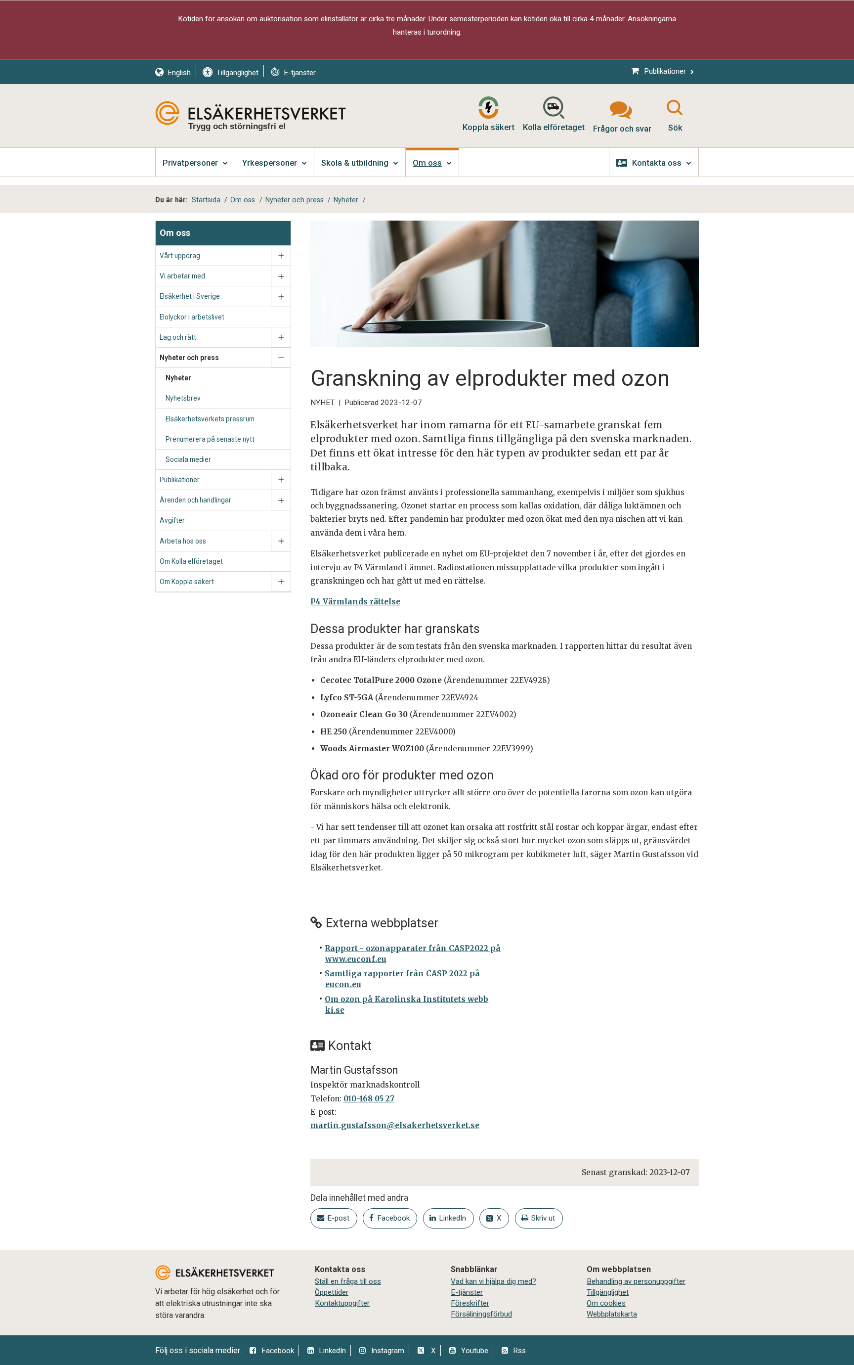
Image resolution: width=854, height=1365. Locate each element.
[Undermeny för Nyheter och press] (281, 358)
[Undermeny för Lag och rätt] (281, 337)
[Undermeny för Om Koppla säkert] (281, 582)
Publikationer (180, 480)
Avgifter (172, 520)
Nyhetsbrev (183, 398)
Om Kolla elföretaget (191, 561)
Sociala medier (188, 459)
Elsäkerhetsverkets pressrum (210, 419)
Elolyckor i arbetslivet (192, 317)
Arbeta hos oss (183, 541)
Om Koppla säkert (187, 582)
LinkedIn (332, 1350)
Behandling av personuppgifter (636, 1281)
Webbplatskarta (612, 1314)
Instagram (387, 1350)
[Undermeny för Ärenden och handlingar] (281, 500)
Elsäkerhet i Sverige (190, 296)
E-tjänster (467, 1292)
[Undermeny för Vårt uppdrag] (281, 256)
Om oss (175, 233)
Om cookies (606, 1303)
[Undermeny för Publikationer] (281, 480)
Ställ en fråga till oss (348, 1281)
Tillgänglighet (608, 1292)
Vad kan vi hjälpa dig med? (493, 1281)
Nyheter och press (189, 358)
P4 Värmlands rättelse (355, 601)
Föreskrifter (470, 1303)
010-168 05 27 (368, 1098)
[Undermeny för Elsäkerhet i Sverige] (281, 296)
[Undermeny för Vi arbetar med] (281, 276)
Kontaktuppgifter (342, 1303)
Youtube (474, 1350)
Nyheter (178, 378)
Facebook (277, 1350)
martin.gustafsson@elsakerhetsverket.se (394, 1125)
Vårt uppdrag (180, 256)
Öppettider (331, 1292)
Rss (519, 1350)
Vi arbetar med (182, 276)
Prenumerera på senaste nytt (210, 439)
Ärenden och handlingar (195, 500)
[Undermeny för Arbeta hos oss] (281, 541)
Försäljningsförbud (481, 1314)
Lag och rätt (178, 337)
